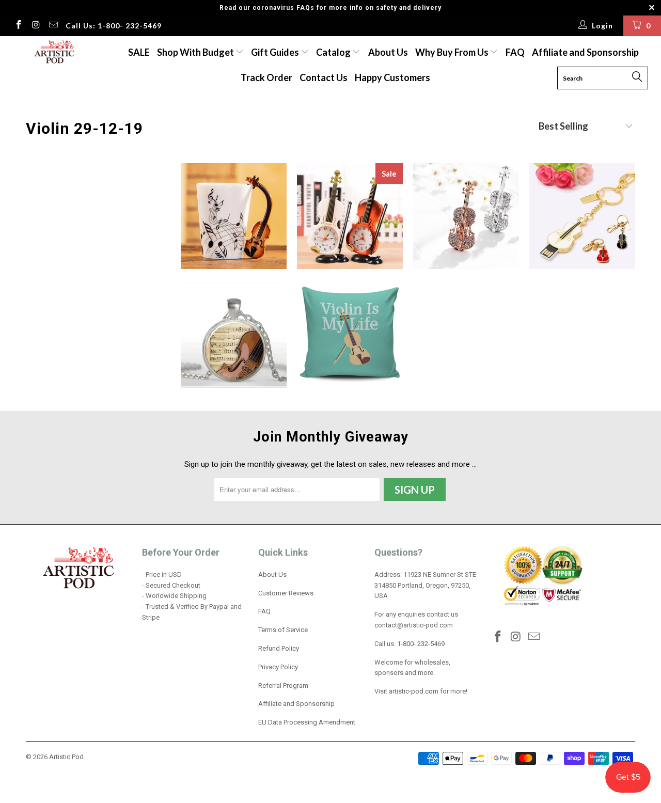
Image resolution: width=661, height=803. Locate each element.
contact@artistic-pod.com (413, 625)
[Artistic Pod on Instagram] (35, 26)
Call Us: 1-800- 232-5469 (114, 25)
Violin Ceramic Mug (234, 216)
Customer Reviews (285, 593)
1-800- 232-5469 (421, 644)
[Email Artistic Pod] (53, 26)
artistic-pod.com (412, 691)
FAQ (515, 52)
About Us (388, 52)
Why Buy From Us (452, 52)
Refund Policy (278, 648)
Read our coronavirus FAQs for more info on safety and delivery (330, 7)
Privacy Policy (278, 667)
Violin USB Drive (582, 216)
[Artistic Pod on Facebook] (18, 26)
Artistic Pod (66, 757)
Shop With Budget (196, 52)
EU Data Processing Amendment (306, 722)
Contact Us (324, 77)
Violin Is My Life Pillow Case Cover (350, 335)
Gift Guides (276, 52)
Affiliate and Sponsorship (585, 52)
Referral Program (283, 685)
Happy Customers (392, 77)
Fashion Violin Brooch (466, 216)
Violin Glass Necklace (234, 335)
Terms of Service (283, 630)
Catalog (333, 52)
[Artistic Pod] (53, 52)
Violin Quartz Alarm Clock (350, 216)
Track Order (266, 77)
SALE (139, 52)
